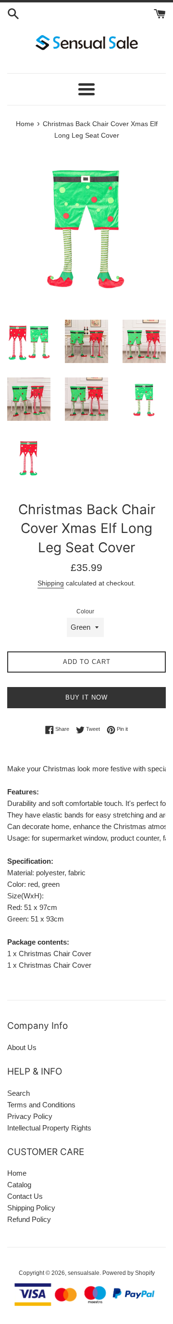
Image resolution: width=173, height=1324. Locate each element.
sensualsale (83, 1273)
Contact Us (25, 1196)
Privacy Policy (29, 1116)
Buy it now (86, 697)
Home (16, 1173)
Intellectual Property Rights (49, 1128)
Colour (85, 611)
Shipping (50, 583)
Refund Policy (29, 1219)
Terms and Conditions (41, 1105)
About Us (22, 1047)
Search (18, 1093)
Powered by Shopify (128, 1273)
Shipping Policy (31, 1208)
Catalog (19, 1185)
